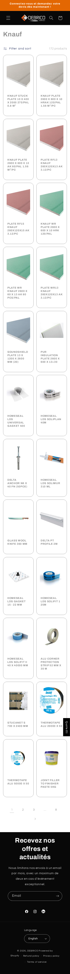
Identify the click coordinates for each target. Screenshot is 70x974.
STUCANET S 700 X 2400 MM (17, 724)
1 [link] (12, 809)
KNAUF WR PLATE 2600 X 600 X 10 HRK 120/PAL (50, 228)
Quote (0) (66, 727)
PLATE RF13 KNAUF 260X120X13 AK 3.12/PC (52, 164)
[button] (8, 18)
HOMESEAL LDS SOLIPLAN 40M (51, 419)
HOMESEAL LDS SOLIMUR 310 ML (50, 483)
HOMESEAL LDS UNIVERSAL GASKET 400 (16, 420)
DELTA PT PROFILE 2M (49, 542)
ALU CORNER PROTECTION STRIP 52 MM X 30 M (51, 663)
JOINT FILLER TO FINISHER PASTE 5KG (50, 783)
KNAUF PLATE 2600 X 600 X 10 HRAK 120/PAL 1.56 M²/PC (51, 100)
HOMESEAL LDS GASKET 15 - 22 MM (16, 601)
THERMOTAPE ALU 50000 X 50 (18, 782)
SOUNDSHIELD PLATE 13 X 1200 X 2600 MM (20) (17, 356)
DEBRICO (32, 951)
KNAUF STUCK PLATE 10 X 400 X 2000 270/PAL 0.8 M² (18, 100)
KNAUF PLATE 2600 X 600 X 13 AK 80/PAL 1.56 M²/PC (18, 164)
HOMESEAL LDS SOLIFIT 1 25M (50, 601)
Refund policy (31, 956)
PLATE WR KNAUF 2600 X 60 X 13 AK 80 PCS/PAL (17, 292)
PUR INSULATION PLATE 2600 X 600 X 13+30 (50, 356)
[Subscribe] (57, 896)
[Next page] (35, 818)
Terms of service (37, 962)
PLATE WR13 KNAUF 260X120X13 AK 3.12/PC (52, 292)
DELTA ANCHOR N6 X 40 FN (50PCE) (17, 483)
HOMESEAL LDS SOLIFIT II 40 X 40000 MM (17, 662)
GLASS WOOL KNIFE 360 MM (17, 542)
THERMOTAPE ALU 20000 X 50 (51, 724)
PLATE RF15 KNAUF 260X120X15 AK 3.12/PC (18, 228)
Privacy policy (51, 956)
